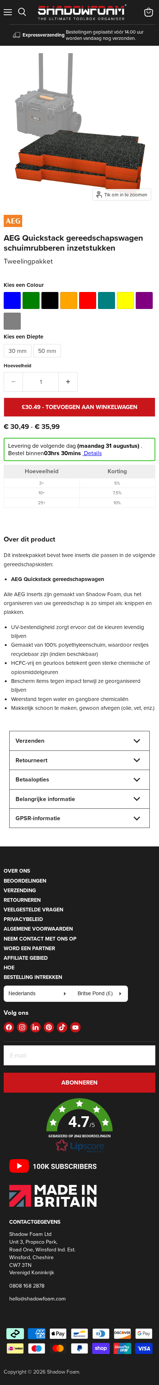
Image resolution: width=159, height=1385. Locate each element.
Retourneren (22, 900)
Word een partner (29, 948)
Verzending (20, 890)
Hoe (9, 967)
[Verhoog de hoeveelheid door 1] (68, 381)
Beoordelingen (25, 880)
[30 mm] (18, 359)
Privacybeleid (23, 919)
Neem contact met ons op (40, 938)
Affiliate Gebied (26, 958)
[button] (79, 1126)
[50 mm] (48, 359)
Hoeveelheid (17, 365)
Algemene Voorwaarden (38, 928)
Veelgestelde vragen (33, 909)
